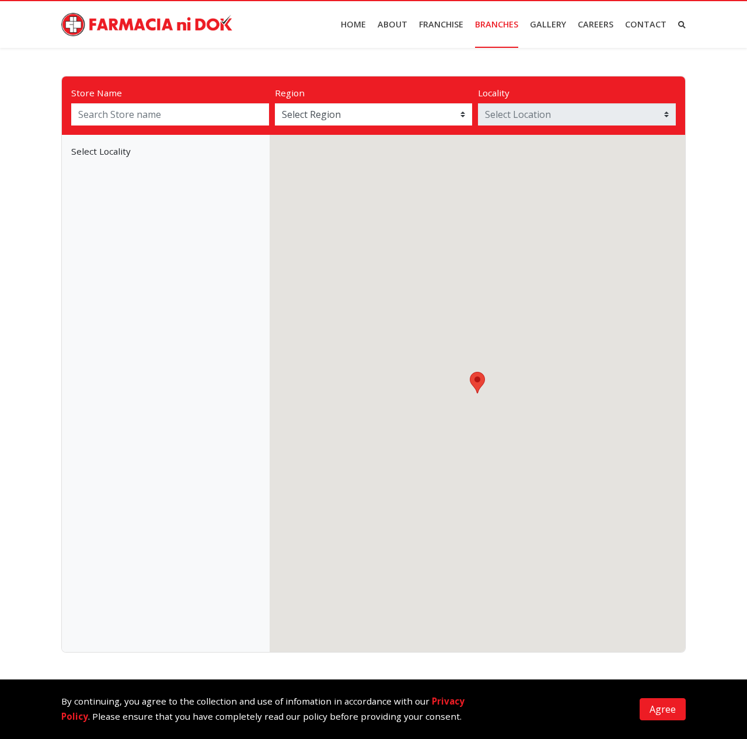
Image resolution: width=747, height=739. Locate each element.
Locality (493, 93)
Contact (645, 24)
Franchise (441, 24)
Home (353, 24)
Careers (595, 24)
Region (290, 93)
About (392, 24)
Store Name (96, 93)
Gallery (548, 24)
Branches (496, 24)
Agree (663, 709)
